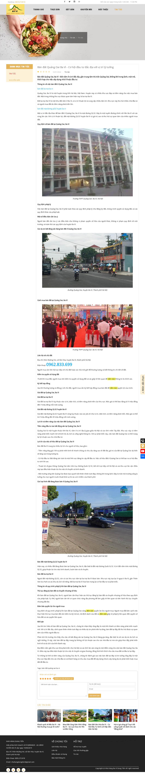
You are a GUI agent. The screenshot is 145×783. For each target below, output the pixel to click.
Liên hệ (54, 750)
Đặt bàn (70, 9)
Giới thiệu (103, 9)
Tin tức (118, 9)
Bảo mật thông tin (58, 758)
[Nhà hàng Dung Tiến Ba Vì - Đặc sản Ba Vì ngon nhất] (15, 9)
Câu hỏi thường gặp (80, 750)
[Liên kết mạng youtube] (142, 453)
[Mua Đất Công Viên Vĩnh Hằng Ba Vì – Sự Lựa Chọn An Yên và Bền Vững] (75, 715)
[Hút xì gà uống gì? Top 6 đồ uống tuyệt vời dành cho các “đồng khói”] (126, 715)
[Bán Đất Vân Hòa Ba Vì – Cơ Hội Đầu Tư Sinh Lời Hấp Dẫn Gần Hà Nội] (100, 715)
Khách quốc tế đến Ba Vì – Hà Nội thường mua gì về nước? (48, 725)
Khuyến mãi (86, 9)
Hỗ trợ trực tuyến (79, 747)
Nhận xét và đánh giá (48, 674)
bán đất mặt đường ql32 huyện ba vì (51, 108)
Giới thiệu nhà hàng (59, 747)
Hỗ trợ (77, 741)
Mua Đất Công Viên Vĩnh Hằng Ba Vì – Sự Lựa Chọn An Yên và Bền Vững (74, 726)
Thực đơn (55, 9)
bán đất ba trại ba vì (45, 89)
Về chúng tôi (59, 741)
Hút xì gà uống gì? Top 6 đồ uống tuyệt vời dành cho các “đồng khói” (125, 726)
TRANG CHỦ (38, 9)
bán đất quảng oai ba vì (51, 668)
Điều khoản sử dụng (59, 754)
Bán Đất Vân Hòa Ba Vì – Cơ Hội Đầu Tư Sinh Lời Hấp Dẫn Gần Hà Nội (99, 726)
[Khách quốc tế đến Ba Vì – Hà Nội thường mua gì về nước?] (49, 715)
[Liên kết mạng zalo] (142, 458)
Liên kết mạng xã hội (111, 741)
